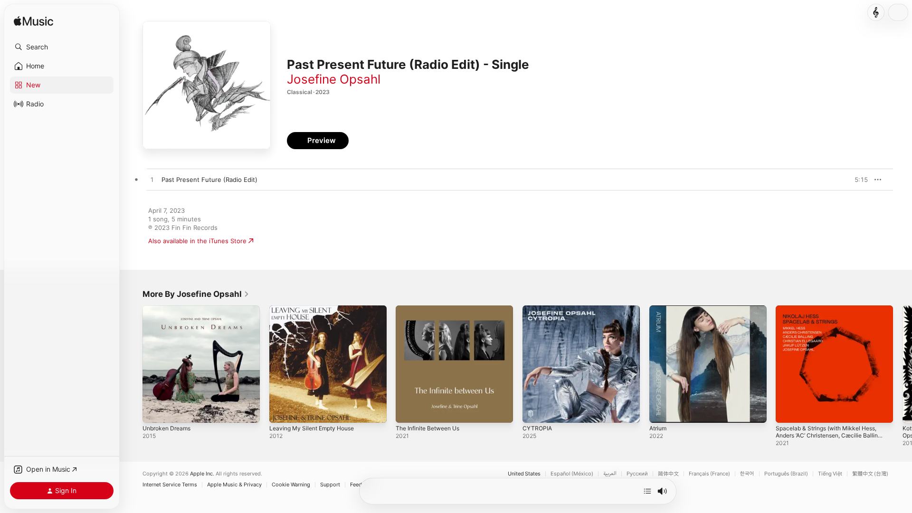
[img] (33, 21)
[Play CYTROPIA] (534, 411)
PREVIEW (857, 179)
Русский (637, 473)
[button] (61, 47)
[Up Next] (647, 491)
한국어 (747, 473)
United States (524, 473)
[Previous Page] (133, 364)
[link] (195, 294)
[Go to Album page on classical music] (875, 12)
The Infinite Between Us (432, 309)
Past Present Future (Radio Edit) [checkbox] (209, 179)
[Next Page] (902, 364)
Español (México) (572, 473)
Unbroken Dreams (169, 309)
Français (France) (709, 473)
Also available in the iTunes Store (197, 241)
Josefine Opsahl (333, 79)
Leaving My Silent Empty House (316, 309)
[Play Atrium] (661, 411)
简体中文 (668, 473)
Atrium (659, 309)
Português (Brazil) (786, 473)
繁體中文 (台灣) (870, 473)
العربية (610, 473)
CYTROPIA (537, 309)
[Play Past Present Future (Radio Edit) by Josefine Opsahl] (152, 180)
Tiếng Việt (830, 473)
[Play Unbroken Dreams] (154, 411)
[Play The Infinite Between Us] (407, 411)
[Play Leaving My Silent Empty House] (281, 411)
